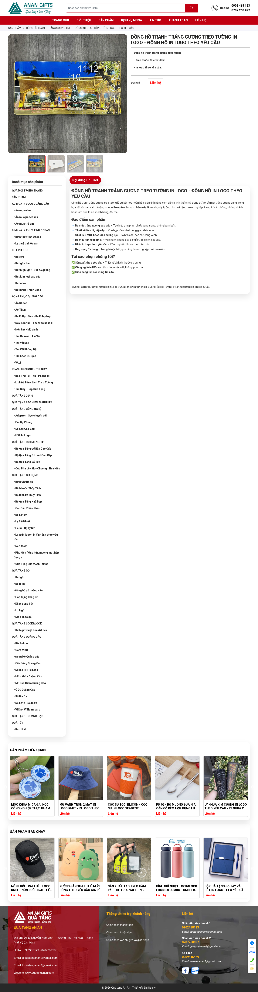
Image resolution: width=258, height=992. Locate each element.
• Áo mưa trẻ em (24, 223)
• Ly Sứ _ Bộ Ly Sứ (24, 528)
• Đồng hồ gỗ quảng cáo (28, 590)
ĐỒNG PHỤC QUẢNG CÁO (27, 296)
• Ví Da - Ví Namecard (27, 709)
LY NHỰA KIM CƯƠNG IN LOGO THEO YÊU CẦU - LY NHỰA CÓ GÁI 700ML (177, 806)
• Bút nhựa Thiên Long (27, 289)
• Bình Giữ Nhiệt (23, 481)
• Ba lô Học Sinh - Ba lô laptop (32, 316)
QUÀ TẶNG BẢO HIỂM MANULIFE (32, 402)
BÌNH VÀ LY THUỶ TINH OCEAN (31, 230)
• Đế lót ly (19, 583)
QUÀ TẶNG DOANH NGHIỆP (29, 442)
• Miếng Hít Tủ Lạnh (26, 669)
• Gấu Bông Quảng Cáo (27, 663)
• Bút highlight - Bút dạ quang (32, 269)
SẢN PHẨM (19, 197)
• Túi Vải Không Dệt (26, 349)
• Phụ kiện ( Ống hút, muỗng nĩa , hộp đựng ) (36, 555)
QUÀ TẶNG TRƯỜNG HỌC (27, 716)
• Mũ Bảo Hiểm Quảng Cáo (30, 683)
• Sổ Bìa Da (20, 696)
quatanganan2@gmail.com (41, 965)
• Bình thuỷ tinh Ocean (27, 236)
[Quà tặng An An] (30, 7)
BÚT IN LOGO (20, 250)
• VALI (17, 362)
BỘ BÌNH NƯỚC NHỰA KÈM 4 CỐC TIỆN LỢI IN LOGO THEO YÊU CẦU (225, 806)
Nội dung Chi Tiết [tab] (85, 180)
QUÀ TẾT (17, 722)
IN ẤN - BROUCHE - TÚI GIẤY (29, 369)
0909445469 (190, 957)
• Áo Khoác (20, 303)
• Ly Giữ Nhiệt (22, 521)
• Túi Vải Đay (21, 342)
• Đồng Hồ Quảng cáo (26, 656)
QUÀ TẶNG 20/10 (22, 395)
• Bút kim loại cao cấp (27, 276)
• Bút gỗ (18, 577)
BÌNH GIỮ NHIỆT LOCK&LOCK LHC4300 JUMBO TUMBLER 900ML (128, 888)
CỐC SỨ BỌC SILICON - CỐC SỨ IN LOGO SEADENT (79, 806)
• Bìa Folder (21, 643)
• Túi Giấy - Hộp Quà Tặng (29, 389)
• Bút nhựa (20, 283)
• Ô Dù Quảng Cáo (24, 689)
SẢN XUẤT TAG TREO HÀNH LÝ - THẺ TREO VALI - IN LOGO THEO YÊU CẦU (79, 888)
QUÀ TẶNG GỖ (21, 570)
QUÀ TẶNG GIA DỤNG (25, 475)
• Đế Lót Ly (20, 514)
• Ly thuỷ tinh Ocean (26, 243)
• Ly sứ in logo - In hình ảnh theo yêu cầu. (36, 537)
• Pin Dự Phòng (23, 422)
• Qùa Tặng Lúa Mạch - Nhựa (31, 563)
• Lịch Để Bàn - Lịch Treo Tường (33, 382)
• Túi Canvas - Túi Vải (27, 336)
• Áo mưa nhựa (22, 210)
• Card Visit (21, 650)
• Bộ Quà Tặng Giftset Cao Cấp (33, 455)
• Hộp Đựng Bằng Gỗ (26, 597)
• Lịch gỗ (19, 610)
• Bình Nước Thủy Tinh (27, 488)
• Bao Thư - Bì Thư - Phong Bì (31, 375)
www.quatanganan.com (39, 972)
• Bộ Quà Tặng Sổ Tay (27, 461)
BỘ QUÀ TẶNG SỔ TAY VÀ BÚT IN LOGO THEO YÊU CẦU (176, 888)
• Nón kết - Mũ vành (26, 329)
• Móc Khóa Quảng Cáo (28, 676)
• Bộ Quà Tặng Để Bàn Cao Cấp (32, 448)
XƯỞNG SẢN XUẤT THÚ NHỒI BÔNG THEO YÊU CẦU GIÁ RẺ (31, 888)
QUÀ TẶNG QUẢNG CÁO (26, 636)
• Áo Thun (20, 309)
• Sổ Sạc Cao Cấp (24, 428)
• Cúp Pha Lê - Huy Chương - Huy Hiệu (37, 468)
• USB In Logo (22, 435)
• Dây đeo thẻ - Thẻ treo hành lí (33, 322)
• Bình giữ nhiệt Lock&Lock (30, 630)
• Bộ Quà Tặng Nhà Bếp (28, 501)
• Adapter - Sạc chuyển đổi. (30, 415)
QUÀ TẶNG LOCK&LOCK (27, 623)
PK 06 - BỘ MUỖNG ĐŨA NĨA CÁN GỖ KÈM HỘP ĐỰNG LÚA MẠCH (128, 806)
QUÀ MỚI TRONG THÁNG (27, 190)
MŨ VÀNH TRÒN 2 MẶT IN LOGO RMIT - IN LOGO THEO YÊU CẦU (31, 806)
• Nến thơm (20, 546)
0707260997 (190, 942)
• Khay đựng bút (23, 603)
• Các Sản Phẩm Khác (27, 508)
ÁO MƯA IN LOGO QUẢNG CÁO (30, 203)
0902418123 (190, 927)
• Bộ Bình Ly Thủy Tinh (27, 494)
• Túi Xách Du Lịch (25, 356)
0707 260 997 (240, 10)
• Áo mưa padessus (26, 217)
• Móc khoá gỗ (23, 616)
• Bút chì (19, 256)
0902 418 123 (240, 5)
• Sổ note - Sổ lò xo (25, 702)
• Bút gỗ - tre (22, 263)
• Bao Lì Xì (20, 729)
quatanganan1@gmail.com (41, 957)
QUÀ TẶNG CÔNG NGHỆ (26, 408)
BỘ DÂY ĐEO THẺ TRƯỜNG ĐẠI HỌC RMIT (223, 888)
